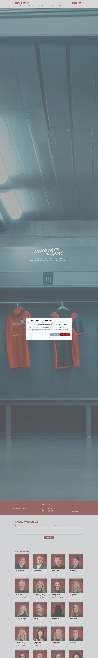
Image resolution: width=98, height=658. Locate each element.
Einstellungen (32, 334)
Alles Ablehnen (55, 334)
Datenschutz (52, 337)
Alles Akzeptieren (65, 334)
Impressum (45, 337)
